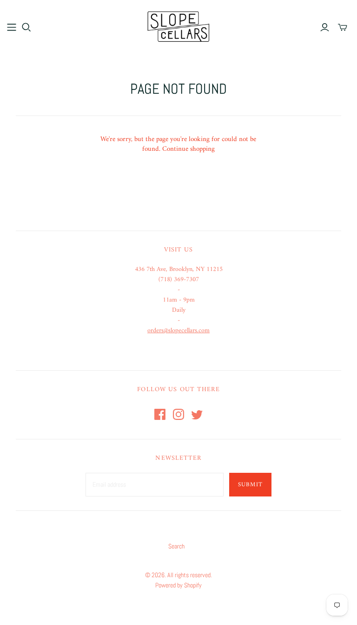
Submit (250, 484)
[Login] (325, 27)
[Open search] (26, 27)
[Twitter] (197, 414)
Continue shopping (188, 149)
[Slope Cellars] (178, 26)
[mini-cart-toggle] (342, 27)
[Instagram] (178, 414)
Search (176, 546)
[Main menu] (11, 27)
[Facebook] (159, 414)
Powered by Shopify (178, 585)
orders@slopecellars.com (178, 330)
